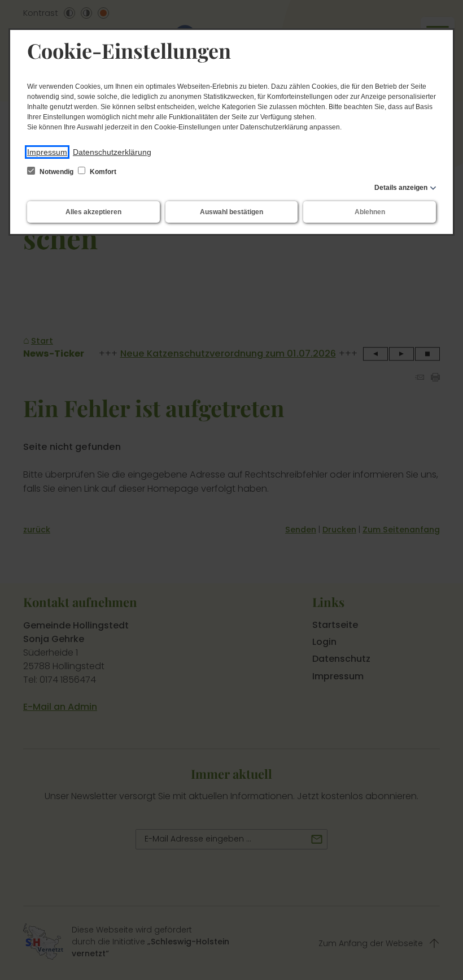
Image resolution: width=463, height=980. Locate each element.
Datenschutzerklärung (112, 152)
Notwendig (56, 172)
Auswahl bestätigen (231, 212)
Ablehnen (370, 212)
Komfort (102, 172)
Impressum (47, 152)
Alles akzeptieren (93, 212)
